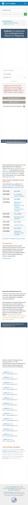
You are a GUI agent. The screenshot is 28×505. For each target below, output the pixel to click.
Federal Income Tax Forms (11, 23)
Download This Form (14, 98)
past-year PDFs (8, 173)
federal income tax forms (16, 187)
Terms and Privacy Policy (14, 490)
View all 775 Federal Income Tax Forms (14, 238)
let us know (5, 458)
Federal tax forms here (8, 177)
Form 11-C (8, 372)
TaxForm (10, 3)
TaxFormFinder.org (7, 21)
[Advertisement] (14, 54)
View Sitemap (11, 488)
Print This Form (14, 102)
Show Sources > (6, 258)
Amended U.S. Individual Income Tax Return (19, 233)
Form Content (7, 74)
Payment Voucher (19, 225)
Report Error (14, 81)
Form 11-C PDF (8, 70)
